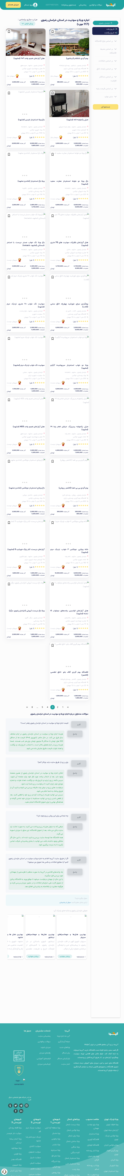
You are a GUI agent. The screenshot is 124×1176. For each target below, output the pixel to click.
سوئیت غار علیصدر (14, 1133)
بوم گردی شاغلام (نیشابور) (77, 58)
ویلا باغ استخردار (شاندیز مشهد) (31, 181)
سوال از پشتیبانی (65, 902)
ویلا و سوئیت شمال (72, 1175)
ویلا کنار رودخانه (92, 1150)
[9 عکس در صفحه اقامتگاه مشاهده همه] (26, 410)
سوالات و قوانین (95, 5)
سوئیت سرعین (35, 1174)
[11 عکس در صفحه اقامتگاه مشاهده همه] (69, 656)
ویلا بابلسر (56, 1144)
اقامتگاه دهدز (16, 1159)
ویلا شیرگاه (55, 1161)
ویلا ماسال (56, 1133)
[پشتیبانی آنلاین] (4, 1172)
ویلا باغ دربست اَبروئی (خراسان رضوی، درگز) (27, 610)
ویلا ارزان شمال (74, 1135)
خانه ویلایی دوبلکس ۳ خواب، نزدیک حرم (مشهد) (69, 550)
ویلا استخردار (94, 1134)
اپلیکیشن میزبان (44, 1064)
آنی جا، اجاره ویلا (63, 1036)
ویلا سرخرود (55, 1150)
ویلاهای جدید (64, 1047)
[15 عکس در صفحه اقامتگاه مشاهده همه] (26, 471)
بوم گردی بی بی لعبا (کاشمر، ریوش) (73, 488)
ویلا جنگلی (75, 1147)
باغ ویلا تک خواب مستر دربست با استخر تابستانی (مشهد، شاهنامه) (26, 243)
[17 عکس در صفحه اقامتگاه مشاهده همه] (26, 349)
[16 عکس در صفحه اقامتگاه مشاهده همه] (26, 594)
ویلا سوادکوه (16, 1148)
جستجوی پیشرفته (68, 5)
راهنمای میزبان (44, 1053)
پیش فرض (28, 23)
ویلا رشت (76, 1169)
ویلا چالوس (55, 1139)
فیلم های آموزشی (43, 1058)
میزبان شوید (45, 1047)
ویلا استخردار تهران (111, 1171)
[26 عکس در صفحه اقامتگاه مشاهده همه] (69, 165)
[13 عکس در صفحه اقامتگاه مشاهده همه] (69, 42)
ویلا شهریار (114, 1165)
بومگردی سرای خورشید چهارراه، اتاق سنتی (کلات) (69, 305)
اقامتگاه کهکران (93, 1145)
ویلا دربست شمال (73, 1124)
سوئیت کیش (35, 1163)
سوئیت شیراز (35, 1157)
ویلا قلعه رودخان (15, 1128)
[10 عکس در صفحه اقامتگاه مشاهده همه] (69, 103)
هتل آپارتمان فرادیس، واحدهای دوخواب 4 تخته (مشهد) (69, 612)
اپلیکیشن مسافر (63, 1058)
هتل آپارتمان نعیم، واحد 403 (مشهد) (29, 426)
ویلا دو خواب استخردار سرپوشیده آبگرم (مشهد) (69, 366)
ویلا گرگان (56, 1167)
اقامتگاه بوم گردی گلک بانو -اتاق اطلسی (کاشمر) (69, 673)
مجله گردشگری (64, 1041)
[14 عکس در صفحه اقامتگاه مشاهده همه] (26, 165)
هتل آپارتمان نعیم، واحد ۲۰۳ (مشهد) (29, 58)
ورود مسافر (28, 5)
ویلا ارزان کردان (15, 1170)
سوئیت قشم (36, 1168)
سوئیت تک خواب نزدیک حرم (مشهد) (29, 365)
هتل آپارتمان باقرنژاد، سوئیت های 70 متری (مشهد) (69, 243)
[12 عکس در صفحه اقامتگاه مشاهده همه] (69, 226)
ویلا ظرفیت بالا (93, 1174)
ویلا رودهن (56, 1172)
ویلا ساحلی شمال (73, 1141)
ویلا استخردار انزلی (72, 1163)
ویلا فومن (17, 1154)
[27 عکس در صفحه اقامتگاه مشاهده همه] (69, 349)
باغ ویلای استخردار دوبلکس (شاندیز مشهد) (27, 488)
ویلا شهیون (16, 1165)
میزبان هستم (13, 4)
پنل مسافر (66, 1053)
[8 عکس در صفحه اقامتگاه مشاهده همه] (26, 42)
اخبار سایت (65, 1064)
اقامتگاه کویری (93, 1139)
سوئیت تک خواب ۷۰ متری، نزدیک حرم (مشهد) (26, 305)
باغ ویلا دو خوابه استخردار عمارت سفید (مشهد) (69, 182)
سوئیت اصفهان (35, 1152)
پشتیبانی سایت (44, 1036)
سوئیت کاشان (35, 1146)
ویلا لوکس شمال (73, 1130)
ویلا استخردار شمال (72, 1158)
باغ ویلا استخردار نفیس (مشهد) (31, 119)
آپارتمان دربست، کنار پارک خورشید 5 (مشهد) (26, 549)
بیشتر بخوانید (65, 956)
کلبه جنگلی (75, 1152)
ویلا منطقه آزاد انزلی (52, 1128)
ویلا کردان (114, 1160)
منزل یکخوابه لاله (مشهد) (77, 119)
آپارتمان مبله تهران (111, 1130)
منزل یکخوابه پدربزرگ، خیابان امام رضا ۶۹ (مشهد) (69, 428)
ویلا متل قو (56, 1156)
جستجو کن (105, 107)
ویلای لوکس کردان (111, 1145)
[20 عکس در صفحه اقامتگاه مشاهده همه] (69, 533)
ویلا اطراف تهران (112, 1124)
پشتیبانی (82, 5)
